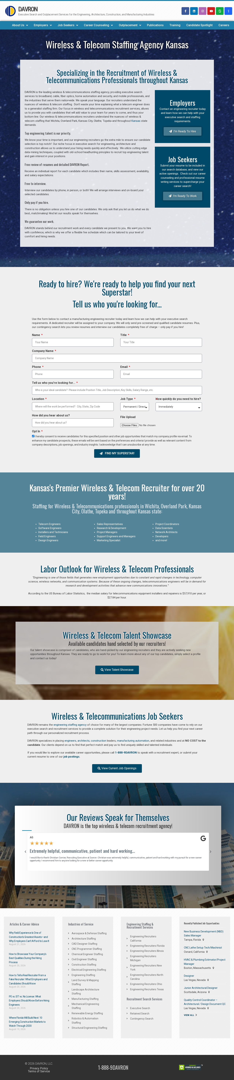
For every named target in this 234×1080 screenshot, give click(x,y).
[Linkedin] (194, 11)
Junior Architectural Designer (201, 987)
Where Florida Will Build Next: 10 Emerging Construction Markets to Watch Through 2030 (27, 1021)
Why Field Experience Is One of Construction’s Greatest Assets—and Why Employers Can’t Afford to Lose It (29, 936)
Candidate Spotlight (199, 25)
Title (123, 335)
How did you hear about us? (51, 416)
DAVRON (27, 9)
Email (124, 367)
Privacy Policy (39, 1068)
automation (142, 740)
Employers (41, 25)
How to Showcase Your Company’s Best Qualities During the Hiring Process (27, 958)
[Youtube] (211, 11)
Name (36, 335)
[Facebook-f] (185, 11)
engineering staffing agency (70, 724)
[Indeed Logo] (228, 11)
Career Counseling (96, 25)
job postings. (71, 756)
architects (84, 740)
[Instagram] (202, 11)
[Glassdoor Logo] (220, 11)
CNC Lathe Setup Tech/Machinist (203, 947)
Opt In (36, 432)
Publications (155, 25)
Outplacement (128, 25)
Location (38, 399)
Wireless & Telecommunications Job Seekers (117, 716)
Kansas (135, 121)
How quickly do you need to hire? (178, 400)
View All (189, 1015)
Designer (189, 975)
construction (98, 740)
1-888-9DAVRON (126, 752)
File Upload (127, 417)
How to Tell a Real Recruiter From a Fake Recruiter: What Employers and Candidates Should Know (28, 979)
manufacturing (126, 740)
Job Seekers (66, 25)
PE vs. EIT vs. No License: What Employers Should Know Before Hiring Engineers (29, 1000)
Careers (223, 25)
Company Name (43, 351)
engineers (70, 740)
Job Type (127, 399)
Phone (37, 367)
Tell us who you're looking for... (54, 383)
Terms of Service (39, 1071)
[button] (25, 851)
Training (174, 25)
